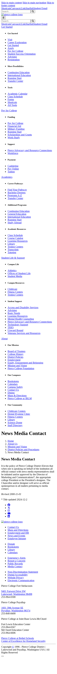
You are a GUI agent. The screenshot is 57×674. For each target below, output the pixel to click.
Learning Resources (18, 241)
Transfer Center (15, 81)
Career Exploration (17, 42)
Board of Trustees (16, 351)
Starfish (29, 8)
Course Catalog (15, 238)
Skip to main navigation (34, 2)
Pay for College (15, 51)
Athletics (12, 270)
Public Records (15, 563)
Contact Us (13, 389)
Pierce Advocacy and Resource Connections (30, 150)
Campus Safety (15, 387)
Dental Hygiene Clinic (19, 414)
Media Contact (15, 566)
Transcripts (13, 249)
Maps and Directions (18, 530)
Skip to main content (11, 2)
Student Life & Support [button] (13, 257)
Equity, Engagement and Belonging (25, 362)
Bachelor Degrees (16, 192)
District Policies (15, 357)
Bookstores (13, 381)
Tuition (11, 171)
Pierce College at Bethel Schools (17, 638)
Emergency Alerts (16, 558)
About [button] (4, 338)
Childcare (12, 289)
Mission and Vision (17, 365)
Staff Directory (15, 425)
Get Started (13, 45)
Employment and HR (18, 532)
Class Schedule (15, 96)
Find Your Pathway (17, 189)
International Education (19, 75)
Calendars (13, 384)
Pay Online (13, 168)
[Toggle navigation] (3, 17)
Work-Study (14, 137)
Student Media (15, 276)
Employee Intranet (17, 538)
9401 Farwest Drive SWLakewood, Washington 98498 (16, 592)
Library (11, 243)
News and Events (16, 535)
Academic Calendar (17, 93)
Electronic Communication (21, 580)
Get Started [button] (7, 27)
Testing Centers (15, 246)
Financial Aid (14, 126)
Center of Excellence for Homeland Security (23, 641)
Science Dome (15, 422)
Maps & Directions (17, 395)
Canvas (14, 8)
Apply (11, 48)
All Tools (12, 105)
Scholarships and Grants (20, 134)
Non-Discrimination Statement (23, 572)
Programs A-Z (15, 195)
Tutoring (12, 252)
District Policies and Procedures (23, 449)
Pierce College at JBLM (20, 398)
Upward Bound (15, 330)
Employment (14, 360)
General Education (17, 214)
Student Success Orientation (22, 54)
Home (11, 441)
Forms (11, 99)
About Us (12, 443)
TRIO (11, 327)
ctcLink (22, 8)
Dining (11, 392)
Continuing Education (19, 72)
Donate (11, 544)
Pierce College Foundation (21, 368)
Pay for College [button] (9, 110)
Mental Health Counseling (21, 319)
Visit (10, 39)
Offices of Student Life (19, 273)
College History (15, 354)
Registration (14, 59)
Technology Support (18, 324)
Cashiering (13, 166)
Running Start (15, 78)
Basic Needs (14, 313)
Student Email (40, 8)
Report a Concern (16, 560)
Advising (12, 56)
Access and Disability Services (23, 307)
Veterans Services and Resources (24, 333)
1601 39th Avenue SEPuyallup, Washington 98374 (15, 609)
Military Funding (16, 129)
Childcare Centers (16, 411)
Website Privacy (16, 577)
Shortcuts (6, 8)
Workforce (13, 153)
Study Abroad (15, 222)
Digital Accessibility (18, 574)
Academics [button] (6, 177)
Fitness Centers (15, 292)
